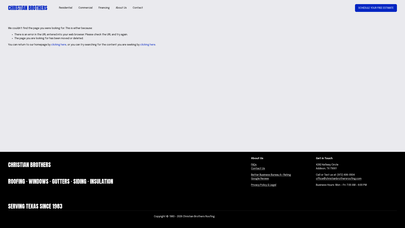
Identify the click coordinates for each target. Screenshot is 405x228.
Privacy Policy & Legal (263, 185)
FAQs (254, 164)
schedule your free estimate (376, 8)
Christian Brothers (27, 8)
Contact (138, 7)
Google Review (260, 178)
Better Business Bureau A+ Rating (271, 175)
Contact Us (258, 168)
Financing (104, 7)
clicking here (58, 44)
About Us (121, 7)
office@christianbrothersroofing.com (338, 178)
